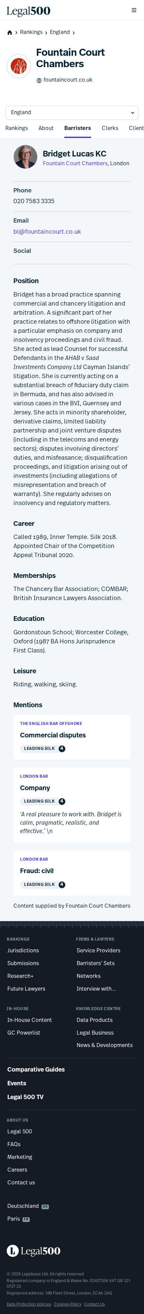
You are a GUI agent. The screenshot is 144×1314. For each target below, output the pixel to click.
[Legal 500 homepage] (72, 1251)
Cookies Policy (67, 1305)
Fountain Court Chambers (75, 164)
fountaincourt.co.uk (68, 80)
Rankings (31, 32)
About (46, 128)
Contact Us (94, 1305)
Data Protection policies (29, 1305)
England (60, 32)
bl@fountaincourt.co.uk (47, 232)
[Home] (63, 10)
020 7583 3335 (34, 202)
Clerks (110, 128)
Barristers (77, 128)
